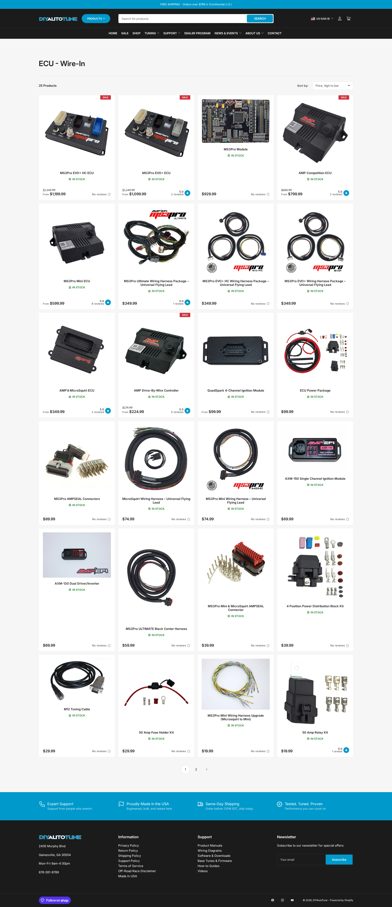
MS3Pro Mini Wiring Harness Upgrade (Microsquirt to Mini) (236, 717)
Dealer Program (197, 33)
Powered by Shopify (341, 900)
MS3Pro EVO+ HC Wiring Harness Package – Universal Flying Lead (236, 283)
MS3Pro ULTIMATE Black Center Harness (156, 629)
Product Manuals (210, 845)
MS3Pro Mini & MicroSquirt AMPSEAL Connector (236, 608)
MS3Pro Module (236, 149)
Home (113, 33)
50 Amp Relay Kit (315, 732)
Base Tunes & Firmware (215, 861)
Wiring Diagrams (210, 851)
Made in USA (127, 876)
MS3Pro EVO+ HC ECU (77, 173)
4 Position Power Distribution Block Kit (315, 606)
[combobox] (196, 18)
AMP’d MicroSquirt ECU (76, 390)
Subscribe (339, 859)
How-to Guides (208, 866)
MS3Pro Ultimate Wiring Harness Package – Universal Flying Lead (156, 283)
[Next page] (206, 769)
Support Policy (129, 861)
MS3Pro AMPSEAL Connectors (77, 499)
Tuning (150, 33)
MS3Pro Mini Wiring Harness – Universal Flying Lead (236, 500)
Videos (203, 871)
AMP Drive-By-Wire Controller (156, 390)
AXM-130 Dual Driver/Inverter (77, 583)
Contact (275, 33)
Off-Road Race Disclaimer (137, 871)
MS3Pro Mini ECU (77, 281)
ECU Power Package (315, 390)
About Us (252, 33)
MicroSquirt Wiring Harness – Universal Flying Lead (156, 500)
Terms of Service (130, 866)
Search (260, 18)
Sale (124, 33)
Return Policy (128, 851)
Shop (136, 33)
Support (170, 33)
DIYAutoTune (320, 900)
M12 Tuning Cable (77, 709)
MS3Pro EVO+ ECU (156, 173)
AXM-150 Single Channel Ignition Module (315, 479)
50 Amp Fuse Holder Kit (156, 732)
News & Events (226, 33)
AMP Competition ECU (315, 173)
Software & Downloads (214, 856)
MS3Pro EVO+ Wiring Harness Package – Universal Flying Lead (315, 283)
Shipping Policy (129, 856)
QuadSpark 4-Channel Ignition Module (235, 390)
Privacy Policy (128, 845)
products (94, 18)
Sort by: (302, 85)
